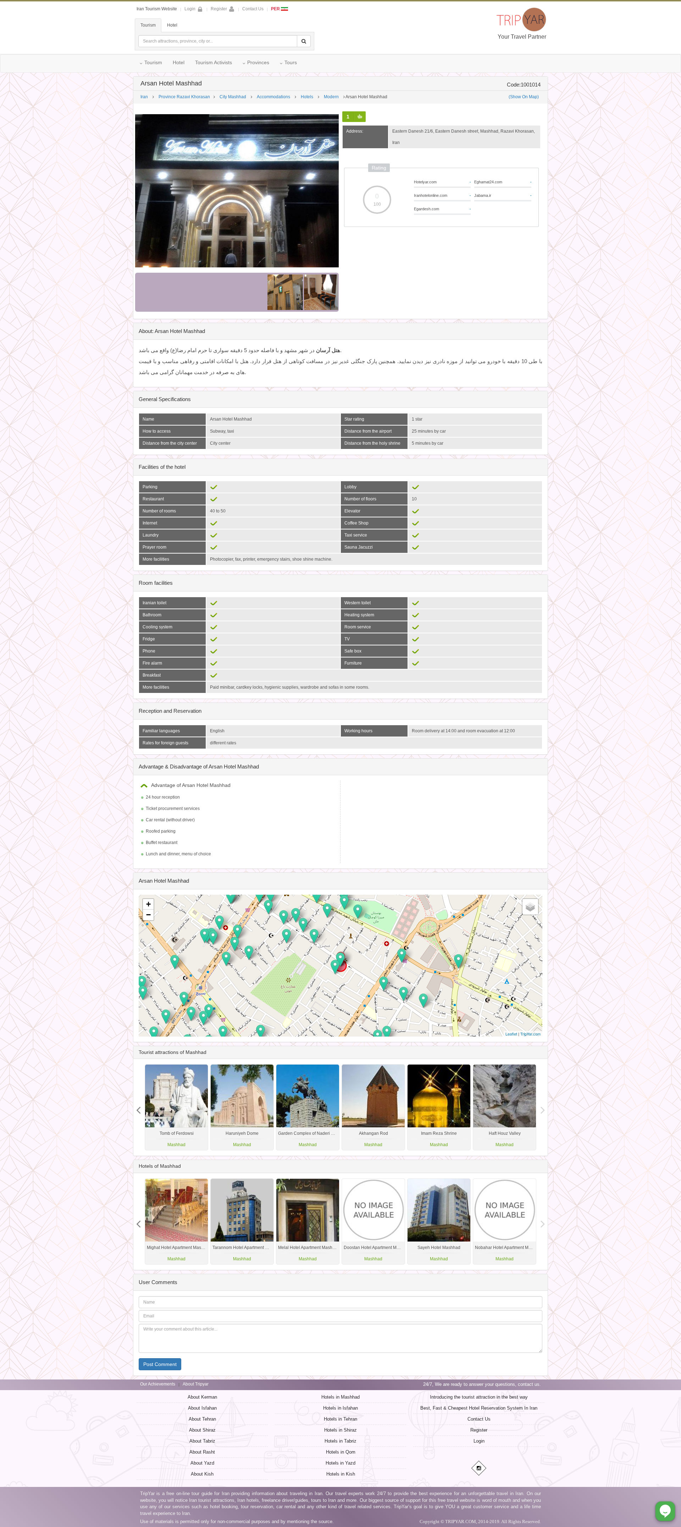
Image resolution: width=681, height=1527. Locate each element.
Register (219, 8)
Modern (331, 96)
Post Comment (160, 1364)
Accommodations (273, 96)
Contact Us (253, 8)
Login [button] (189, 8)
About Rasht (202, 1452)
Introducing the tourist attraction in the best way (479, 1397)
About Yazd (202, 1463)
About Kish (202, 1474)
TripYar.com (530, 1034)
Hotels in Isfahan (340, 1408)
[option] (504, 1107)
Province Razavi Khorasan (184, 96)
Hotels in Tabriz (340, 1441)
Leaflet (511, 1034)
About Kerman (202, 1397)
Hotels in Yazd (340, 1463)
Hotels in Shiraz (340, 1430)
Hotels (307, 96)
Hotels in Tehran (340, 1419)
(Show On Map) (524, 96)
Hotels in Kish (340, 1474)
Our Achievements (157, 1384)
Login (479, 1441)
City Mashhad (233, 96)
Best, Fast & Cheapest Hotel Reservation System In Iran (478, 1408)
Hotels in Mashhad (340, 1397)
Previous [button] (542, 1107)
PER (276, 8)
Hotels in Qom (340, 1452)
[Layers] (530, 907)
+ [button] (148, 904)
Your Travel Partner (522, 37)
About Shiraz (202, 1430)
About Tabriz (202, 1441)
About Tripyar (196, 1384)
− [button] (148, 914)
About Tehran (202, 1419)
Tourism (148, 25)
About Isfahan (202, 1408)
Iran (144, 96)
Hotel (172, 25)
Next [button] (138, 1107)
